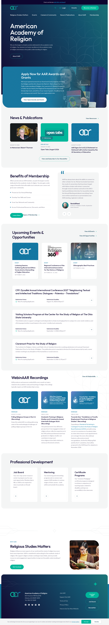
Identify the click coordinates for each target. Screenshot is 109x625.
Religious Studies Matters (19, 15)
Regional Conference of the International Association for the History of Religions (54, 267)
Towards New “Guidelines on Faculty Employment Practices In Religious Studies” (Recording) (84, 419)
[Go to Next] (69, 214)
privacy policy (75, 621)
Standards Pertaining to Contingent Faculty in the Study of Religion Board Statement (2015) (84, 426)
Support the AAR (65, 597)
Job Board (92, 602)
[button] (55, 8)
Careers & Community (48, 15)
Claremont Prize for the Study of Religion (35, 343)
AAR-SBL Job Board (59, 2)
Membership (94, 15)
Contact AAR (92, 595)
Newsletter (92, 608)
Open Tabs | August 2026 (50, 149)
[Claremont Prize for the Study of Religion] (91, 358)
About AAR (82, 15)
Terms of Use (64, 601)
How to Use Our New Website (69, 609)
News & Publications (67, 15)
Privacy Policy (64, 605)
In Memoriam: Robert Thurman (21, 148)
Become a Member (90, 8)
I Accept (86, 621)
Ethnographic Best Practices (83, 265)
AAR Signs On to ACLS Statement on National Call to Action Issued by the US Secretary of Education (84, 150)
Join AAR (62, 593)
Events (34, 15)
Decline (97, 621)
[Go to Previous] (64, 214)
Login (64, 8)
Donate (74, 8)
